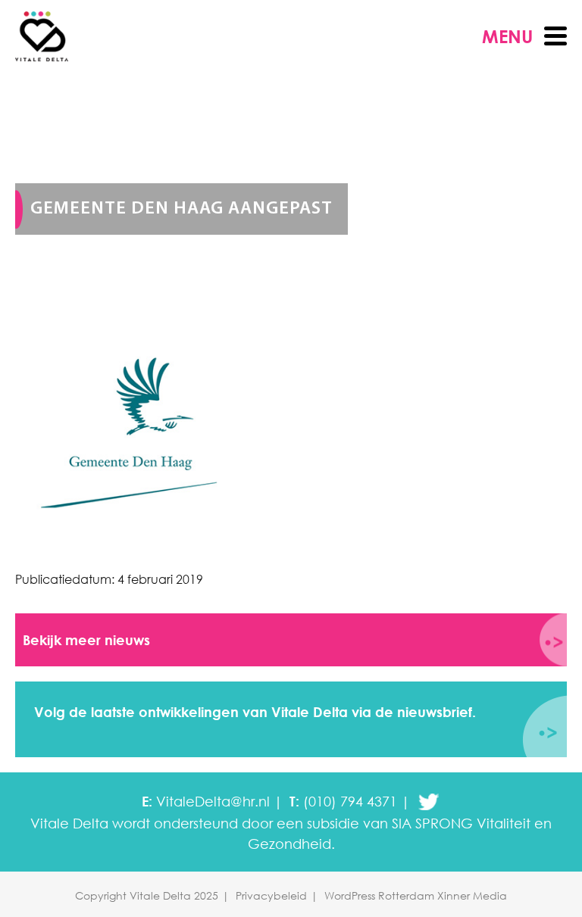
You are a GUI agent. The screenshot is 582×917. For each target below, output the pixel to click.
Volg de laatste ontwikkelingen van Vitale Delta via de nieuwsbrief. (255, 711)
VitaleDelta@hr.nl (213, 801)
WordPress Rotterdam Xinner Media (415, 895)
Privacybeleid (271, 895)
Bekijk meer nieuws (86, 640)
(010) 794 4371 (350, 801)
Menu (507, 36)
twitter (428, 801)
